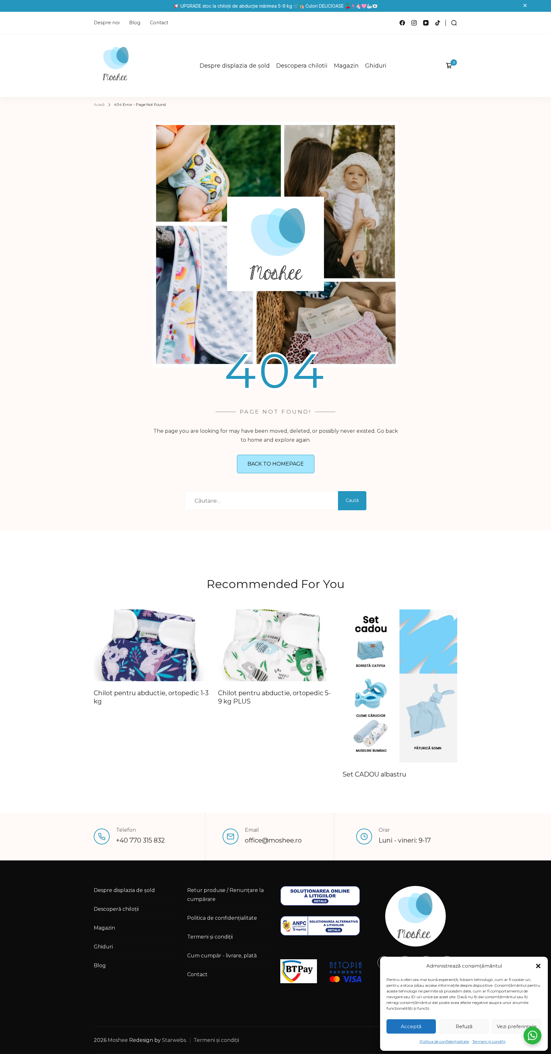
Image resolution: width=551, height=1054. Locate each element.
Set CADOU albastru (374, 774)
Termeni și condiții (488, 1041)
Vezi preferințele (517, 1026)
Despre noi (107, 23)
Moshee (118, 1040)
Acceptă (411, 1026)
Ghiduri (375, 65)
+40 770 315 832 (140, 840)
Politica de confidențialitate (444, 1041)
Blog (134, 23)
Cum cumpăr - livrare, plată (222, 956)
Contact (159, 23)
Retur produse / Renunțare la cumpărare (225, 894)
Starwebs (174, 1040)
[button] (538, 966)
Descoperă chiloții (116, 909)
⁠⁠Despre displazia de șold (235, 65)
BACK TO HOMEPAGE (275, 464)
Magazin (346, 65)
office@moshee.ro (273, 840)
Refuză (464, 1026)
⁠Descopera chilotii (301, 65)
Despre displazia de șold (124, 890)
